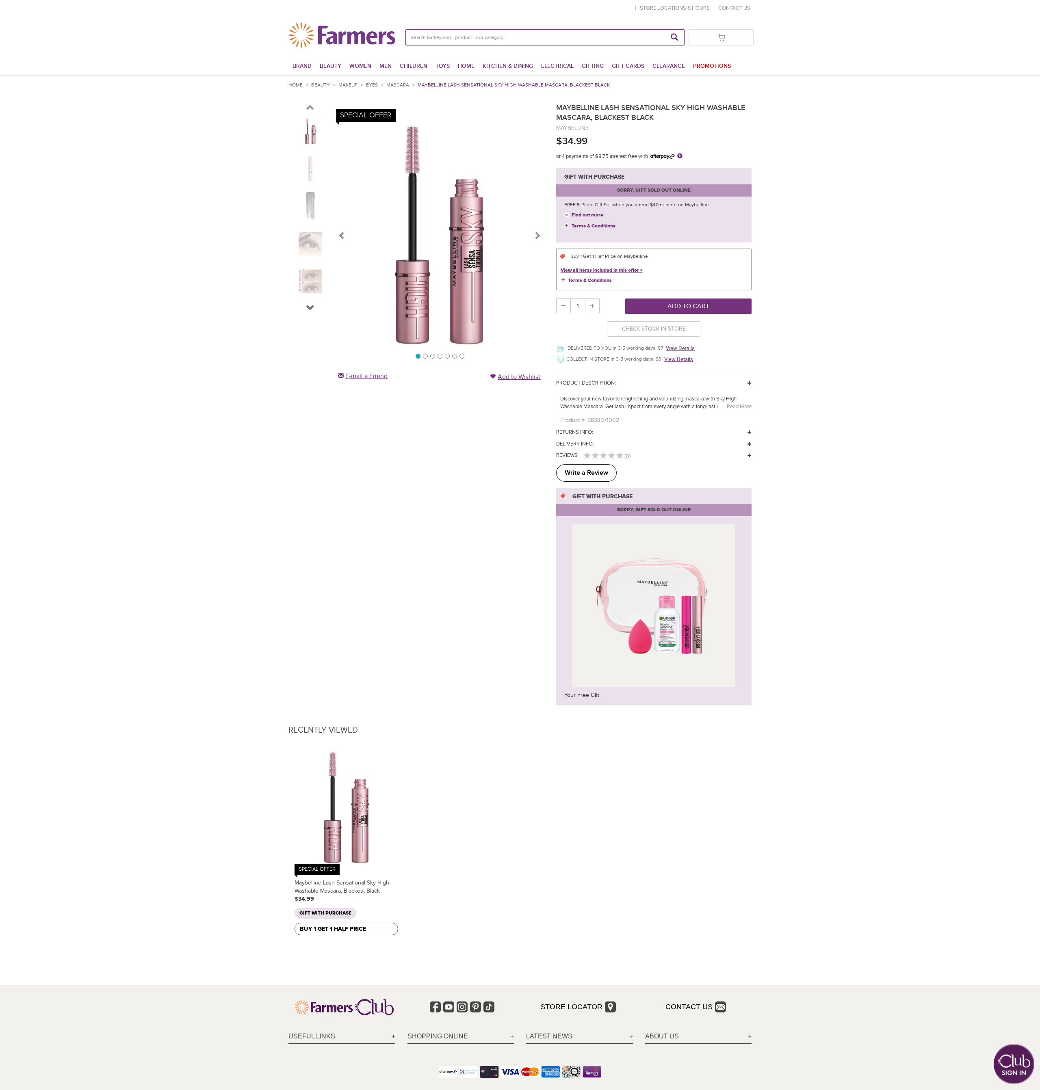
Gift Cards (628, 66)
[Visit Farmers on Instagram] (462, 1006)
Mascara (397, 85)
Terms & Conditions (593, 226)
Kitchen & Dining (508, 66)
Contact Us (689, 1007)
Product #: (573, 420)
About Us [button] (662, 1036)
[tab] (341, 1036)
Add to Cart (688, 306)
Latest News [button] (549, 1036)
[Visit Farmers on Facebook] (435, 1006)
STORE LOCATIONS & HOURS (676, 8)
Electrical (557, 66)
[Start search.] (674, 37)
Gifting (593, 66)
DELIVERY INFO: (575, 444)
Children (413, 66)
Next (537, 235)
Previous (342, 235)
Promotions (712, 66)
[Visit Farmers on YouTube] (448, 1006)
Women (360, 66)
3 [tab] (432, 356)
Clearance (668, 66)
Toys (443, 66)
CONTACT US (734, 8)
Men (385, 66)
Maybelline (572, 128)
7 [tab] (461, 356)
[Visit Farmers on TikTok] (488, 1006)
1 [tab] (418, 356)
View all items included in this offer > (602, 270)
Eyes (372, 85)
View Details (680, 348)
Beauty (330, 66)
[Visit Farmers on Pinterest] (475, 1006)
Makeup (348, 85)
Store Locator (571, 1007)
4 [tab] (440, 356)
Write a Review (586, 473)
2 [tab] (425, 356)
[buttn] (310, 109)
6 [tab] (454, 356)
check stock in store (654, 328)
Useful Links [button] (311, 1036)
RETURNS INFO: (574, 432)
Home (466, 66)
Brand (302, 66)
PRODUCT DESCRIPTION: (586, 383)
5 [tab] (447, 356)
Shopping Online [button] (437, 1036)
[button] (310, 309)
